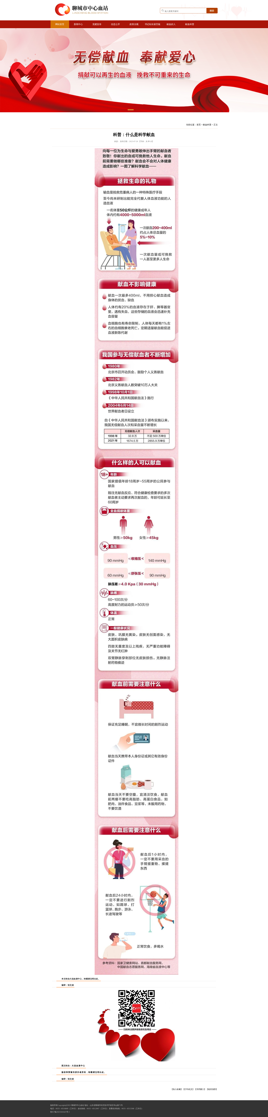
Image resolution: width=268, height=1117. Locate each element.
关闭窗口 (200, 1089)
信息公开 (115, 24)
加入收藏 (177, 1089)
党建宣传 (96, 24)
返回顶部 (212, 1089)
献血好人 (171, 24)
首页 (199, 125)
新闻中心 (78, 24)
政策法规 (134, 24)
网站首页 (59, 24)
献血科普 (189, 24)
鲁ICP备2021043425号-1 (60, 1112)
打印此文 (188, 1089)
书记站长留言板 (152, 24)
